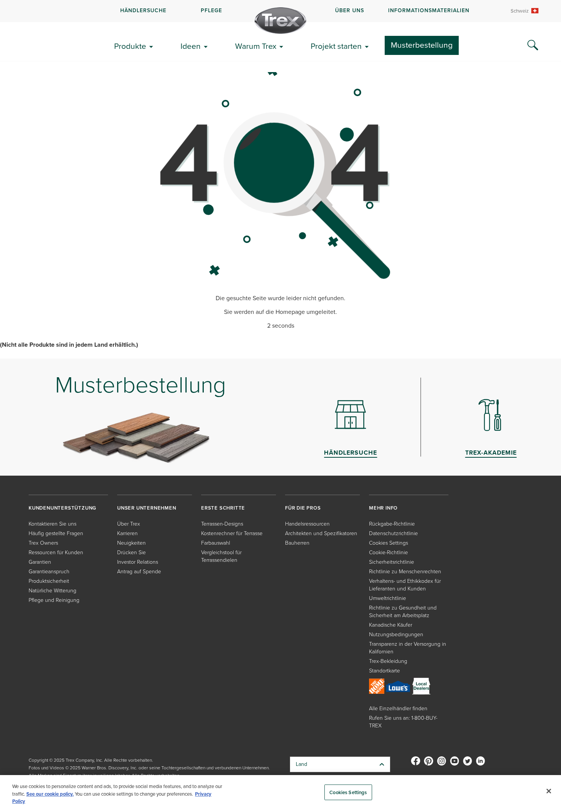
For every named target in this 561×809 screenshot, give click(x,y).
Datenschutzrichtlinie (393, 533)
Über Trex (128, 524)
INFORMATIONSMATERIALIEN (428, 10)
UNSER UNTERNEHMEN (146, 507)
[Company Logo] (280, 20)
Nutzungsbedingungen (396, 634)
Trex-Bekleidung (388, 661)
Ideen (191, 46)
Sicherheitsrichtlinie (391, 562)
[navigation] (280, 11)
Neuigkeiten (131, 543)
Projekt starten (336, 46)
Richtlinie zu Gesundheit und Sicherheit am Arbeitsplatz (403, 611)
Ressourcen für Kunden (56, 552)
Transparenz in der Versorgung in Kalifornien (407, 648)
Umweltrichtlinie (387, 598)
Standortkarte (384, 671)
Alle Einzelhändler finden (398, 708)
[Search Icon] (532, 45)
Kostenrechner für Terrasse (232, 533)
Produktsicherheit (49, 581)
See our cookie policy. (50, 794)
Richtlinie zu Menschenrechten (405, 572)
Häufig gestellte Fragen (56, 533)
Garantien (40, 562)
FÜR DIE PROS (303, 507)
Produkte (130, 46)
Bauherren (297, 543)
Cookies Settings (348, 792)
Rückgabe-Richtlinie (392, 524)
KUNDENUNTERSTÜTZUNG (62, 507)
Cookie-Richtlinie (388, 552)
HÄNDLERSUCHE (143, 10)
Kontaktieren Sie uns (52, 524)
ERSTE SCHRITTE (223, 507)
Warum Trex (255, 46)
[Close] (548, 791)
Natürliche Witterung (52, 591)
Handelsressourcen (307, 524)
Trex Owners (43, 543)
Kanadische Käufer (390, 625)
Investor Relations (137, 562)
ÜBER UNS (349, 10)
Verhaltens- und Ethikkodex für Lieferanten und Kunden (405, 585)
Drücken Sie (131, 552)
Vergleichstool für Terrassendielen (221, 556)
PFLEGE (211, 10)
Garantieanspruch (49, 572)
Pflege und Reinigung (54, 600)
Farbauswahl (215, 543)
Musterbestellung (422, 45)
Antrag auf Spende (139, 572)
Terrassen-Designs (222, 524)
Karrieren (127, 533)
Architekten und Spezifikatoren (321, 533)
